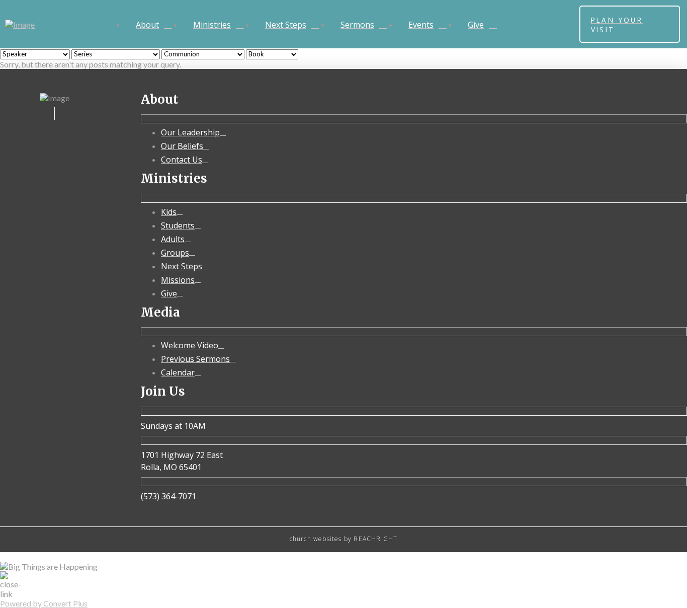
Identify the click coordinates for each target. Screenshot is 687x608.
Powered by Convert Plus (44, 603)
